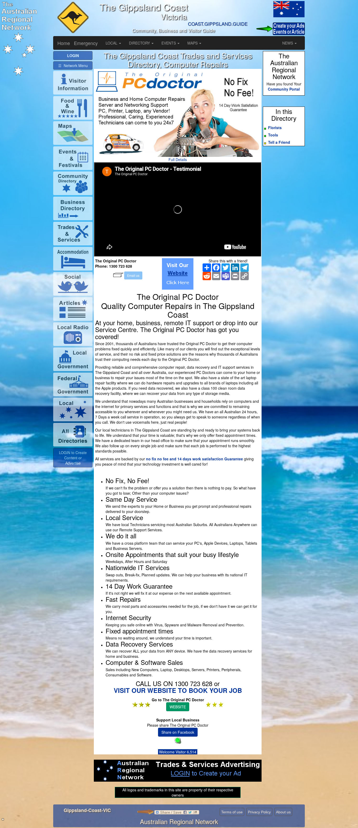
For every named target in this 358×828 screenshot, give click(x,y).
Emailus (133, 275)
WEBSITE (178, 706)
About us (283, 812)
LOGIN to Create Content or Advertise (73, 458)
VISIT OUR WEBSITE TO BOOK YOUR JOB (178, 690)
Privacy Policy (259, 812)
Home (63, 43)
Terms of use (232, 812)
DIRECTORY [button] (140, 43)
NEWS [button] (288, 43)
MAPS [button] (193, 43)
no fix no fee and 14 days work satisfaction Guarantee (194, 458)
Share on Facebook (177, 732)
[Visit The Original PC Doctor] (177, 274)
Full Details (178, 159)
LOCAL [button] (112, 43)
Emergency (86, 43)
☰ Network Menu (73, 65)
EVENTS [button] (169, 43)
